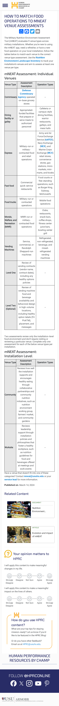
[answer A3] (29, 576)
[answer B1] (9, 599)
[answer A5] (50, 576)
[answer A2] (19, 576)
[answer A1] (9, 576)
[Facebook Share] (27, 31)
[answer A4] (39, 576)
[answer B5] (50, 599)
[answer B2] (19, 599)
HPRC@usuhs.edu (31, 644)
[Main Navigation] (5, 5)
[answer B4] (39, 599)
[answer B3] (29, 599)
